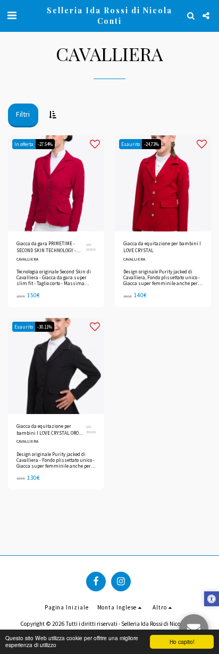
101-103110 (91, 247)
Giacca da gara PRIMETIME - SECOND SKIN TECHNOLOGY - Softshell (46, 247)
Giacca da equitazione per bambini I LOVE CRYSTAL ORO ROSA (47, 430)
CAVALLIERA (27, 259)
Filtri (23, 114)
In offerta (23, 144)
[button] (12, 15)
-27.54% (45, 144)
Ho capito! (182, 642)
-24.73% (151, 144)
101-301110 (91, 429)
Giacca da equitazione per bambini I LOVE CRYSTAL (162, 246)
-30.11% (44, 327)
